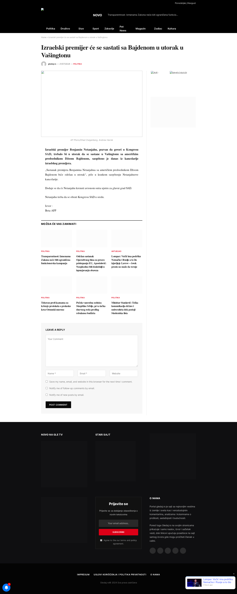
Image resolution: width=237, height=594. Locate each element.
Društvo (65, 28)
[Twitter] (30, 165)
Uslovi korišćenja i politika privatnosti (120, 574)
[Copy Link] (30, 209)
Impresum (83, 574)
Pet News (123, 28)
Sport (96, 28)
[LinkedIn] (30, 172)
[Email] (30, 187)
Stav (81, 28)
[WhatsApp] (30, 202)
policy (134, 540)
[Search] (195, 28)
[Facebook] (30, 157)
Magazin (141, 28)
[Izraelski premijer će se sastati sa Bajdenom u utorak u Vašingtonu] (91, 104)
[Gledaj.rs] (59, 15)
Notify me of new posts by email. (66, 394)
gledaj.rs (52, 64)
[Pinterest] (30, 180)
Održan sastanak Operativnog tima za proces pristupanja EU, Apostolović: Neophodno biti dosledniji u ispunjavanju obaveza (91, 263)
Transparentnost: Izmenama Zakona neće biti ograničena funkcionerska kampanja (144, 14)
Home (43, 37)
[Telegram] (30, 195)
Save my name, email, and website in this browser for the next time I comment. (90, 381)
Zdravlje (109, 28)
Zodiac (158, 28)
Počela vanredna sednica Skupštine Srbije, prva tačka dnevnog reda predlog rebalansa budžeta (90, 308)
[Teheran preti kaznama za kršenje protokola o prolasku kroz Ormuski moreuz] (56, 285)
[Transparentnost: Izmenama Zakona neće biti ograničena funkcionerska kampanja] (56, 238)
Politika (50, 28)
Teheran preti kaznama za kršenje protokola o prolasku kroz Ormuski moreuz (56, 306)
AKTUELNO (116, 251)
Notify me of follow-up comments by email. (72, 388)
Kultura (172, 28)
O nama (155, 574)
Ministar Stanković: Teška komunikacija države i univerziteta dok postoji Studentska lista (124, 308)
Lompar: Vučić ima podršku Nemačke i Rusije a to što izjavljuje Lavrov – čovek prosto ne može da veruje (126, 261)
